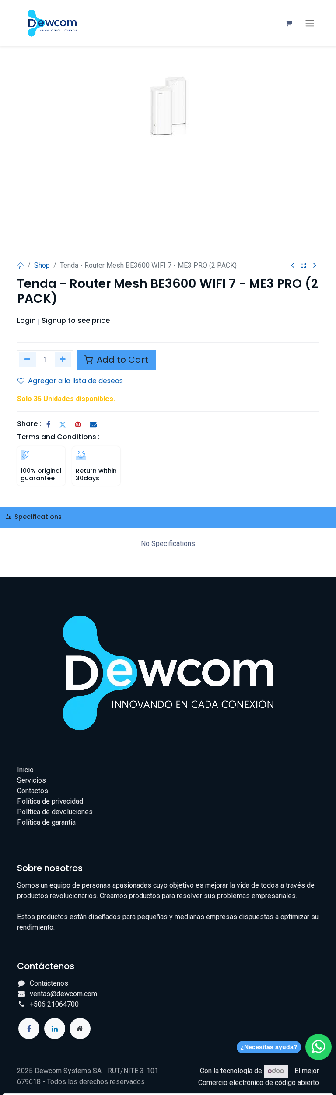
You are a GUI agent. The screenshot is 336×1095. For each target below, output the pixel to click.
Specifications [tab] (37, 516)
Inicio (25, 770)
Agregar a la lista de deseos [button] (75, 381)
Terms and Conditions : (58, 437)
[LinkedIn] (54, 1028)
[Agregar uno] (63, 359)
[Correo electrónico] (93, 424)
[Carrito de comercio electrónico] (288, 23)
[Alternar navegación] (310, 23)
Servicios (31, 780)
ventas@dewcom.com (63, 994)
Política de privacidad (50, 801)
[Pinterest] (78, 424)
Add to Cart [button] (121, 359)
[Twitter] (62, 424)
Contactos (32, 791)
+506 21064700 (54, 1004)
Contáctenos (49, 983)
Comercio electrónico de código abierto (258, 1082)
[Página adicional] (80, 1028)
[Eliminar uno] (27, 359)
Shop (42, 265)
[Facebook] (48, 424)
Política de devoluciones (55, 812)
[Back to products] (303, 265)
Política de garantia (46, 822)
